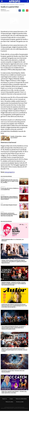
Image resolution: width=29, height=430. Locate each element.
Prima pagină (3, 4)
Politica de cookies (9, 401)
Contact (11, 398)
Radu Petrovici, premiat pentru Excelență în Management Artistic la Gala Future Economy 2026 (9, 214)
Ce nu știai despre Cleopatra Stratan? (9, 205)
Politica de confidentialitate (21, 398)
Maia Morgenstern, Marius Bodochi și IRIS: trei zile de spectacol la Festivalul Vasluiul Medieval (9, 198)
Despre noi (4, 398)
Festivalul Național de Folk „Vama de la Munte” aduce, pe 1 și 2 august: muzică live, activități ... (9, 181)
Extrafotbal (12, 4)
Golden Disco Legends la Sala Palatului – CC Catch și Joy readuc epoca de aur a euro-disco (13, 392)
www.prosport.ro (10, 172)
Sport (8, 4)
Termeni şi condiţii (19, 401)
